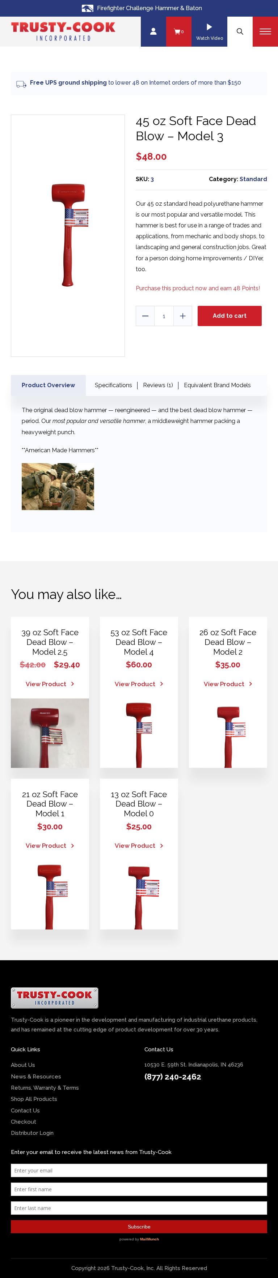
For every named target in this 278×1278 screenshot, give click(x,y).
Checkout (23, 1122)
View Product (46, 684)
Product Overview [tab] (48, 385)
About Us (23, 1065)
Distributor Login (32, 1133)
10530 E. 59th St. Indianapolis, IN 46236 (193, 1064)
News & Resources (36, 1076)
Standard (253, 179)
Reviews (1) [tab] (158, 385)
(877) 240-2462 (172, 1076)
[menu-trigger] (265, 32)
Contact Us (25, 1110)
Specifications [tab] (113, 385)
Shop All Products (34, 1099)
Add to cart (230, 315)
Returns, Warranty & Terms (45, 1088)
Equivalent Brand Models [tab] (217, 385)
